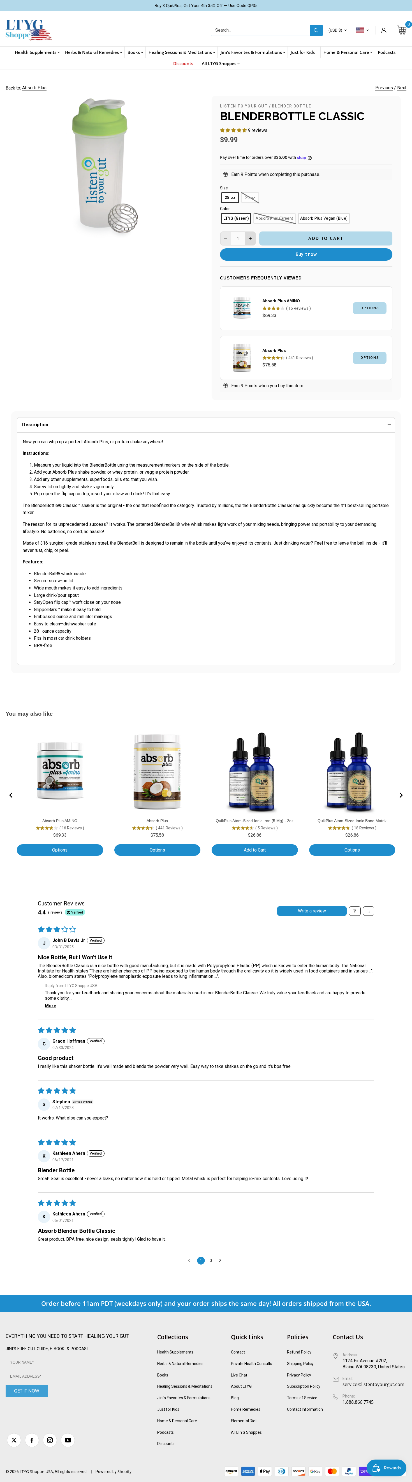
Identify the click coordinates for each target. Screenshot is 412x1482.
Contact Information (305, 1409)
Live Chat (239, 1375)
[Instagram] (50, 1440)
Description (35, 424)
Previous (384, 87)
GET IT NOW (26, 1391)
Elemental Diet (244, 1421)
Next (401, 87)
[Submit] (316, 30)
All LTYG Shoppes (246, 1432)
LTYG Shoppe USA (36, 1471)
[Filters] (355, 911)
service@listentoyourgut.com (373, 1384)
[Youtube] (68, 1440)
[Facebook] (32, 1440)
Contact (238, 1352)
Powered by (106, 1471)
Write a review (312, 911)
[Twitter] (14, 1440)
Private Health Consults (251, 1363)
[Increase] (250, 238)
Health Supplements (175, 1352)
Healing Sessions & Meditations (184, 1386)
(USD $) (335, 30)
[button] (234, 130)
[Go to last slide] (11, 795)
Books (162, 1375)
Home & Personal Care (177, 1421)
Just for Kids (168, 1409)
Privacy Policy (299, 1375)
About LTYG (241, 1386)
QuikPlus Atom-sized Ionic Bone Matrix (352, 820)
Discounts (166, 1443)
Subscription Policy (303, 1386)
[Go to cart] (401, 30)
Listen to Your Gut (244, 106)
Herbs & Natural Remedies (180, 1363)
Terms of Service (302, 1398)
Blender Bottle (291, 106)
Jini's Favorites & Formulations (183, 1398)
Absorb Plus (34, 87)
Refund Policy (299, 1352)
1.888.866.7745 (358, 1402)
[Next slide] (400, 795)
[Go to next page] (221, 1261)
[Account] (384, 30)
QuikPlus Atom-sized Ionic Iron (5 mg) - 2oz (254, 820)
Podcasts (165, 1432)
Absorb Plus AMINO (281, 301)
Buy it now (306, 254)
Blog (235, 1398)
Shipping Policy (300, 1363)
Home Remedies (245, 1409)
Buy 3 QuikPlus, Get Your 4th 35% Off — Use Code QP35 (206, 5)
